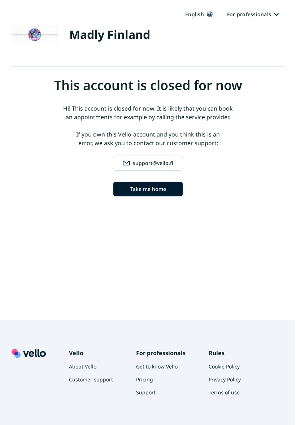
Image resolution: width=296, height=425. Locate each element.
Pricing (144, 379)
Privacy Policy (225, 379)
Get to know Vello (157, 366)
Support (146, 392)
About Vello (82, 366)
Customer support (91, 379)
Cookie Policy (224, 366)
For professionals (249, 14)
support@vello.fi (153, 163)
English (194, 14)
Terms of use (224, 392)
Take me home (148, 188)
